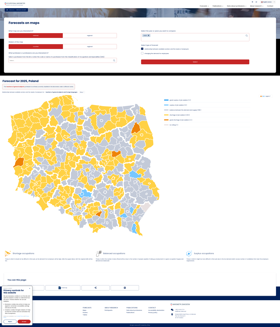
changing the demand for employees (156, 53)
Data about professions (134, 310)
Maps (84, 310)
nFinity (148, 325)
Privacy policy (152, 312)
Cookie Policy (20, 316)
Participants (108, 310)
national (35, 35)
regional (89, 35)
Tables (85, 315)
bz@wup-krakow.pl (180, 311)
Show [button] (81, 92)
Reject (10, 321)
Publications (130, 312)
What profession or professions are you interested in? (28, 53)
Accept (24, 321)
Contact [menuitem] (270, 6)
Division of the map (16, 42)
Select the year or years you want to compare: (158, 31)
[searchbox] (63, 60)
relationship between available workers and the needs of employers (166, 49)
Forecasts (12, 10)
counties (36, 46)
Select (195, 62)
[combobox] (63, 60)
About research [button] (256, 6)
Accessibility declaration (156, 310)
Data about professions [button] (236, 6)
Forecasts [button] (204, 6)
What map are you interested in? (21, 31)
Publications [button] (217, 6)
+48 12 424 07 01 (179, 309)
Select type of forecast (149, 45)
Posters (85, 312)
